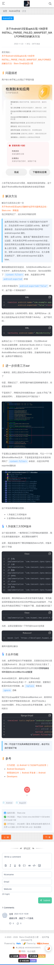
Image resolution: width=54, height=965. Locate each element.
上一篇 (6, 837)
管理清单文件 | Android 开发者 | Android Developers (26, 774)
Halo (18, 943)
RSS (23, 951)
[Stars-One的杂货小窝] (27, 3)
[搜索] (50, 3)
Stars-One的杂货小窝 (29, 937)
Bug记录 (22, 802)
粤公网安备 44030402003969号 (28, 947)
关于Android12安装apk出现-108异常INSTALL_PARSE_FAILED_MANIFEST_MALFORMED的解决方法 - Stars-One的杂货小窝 (26, 59)
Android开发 (14, 10)
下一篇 (47, 837)
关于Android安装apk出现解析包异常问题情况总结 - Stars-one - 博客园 (25, 208)
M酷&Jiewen (42, 943)
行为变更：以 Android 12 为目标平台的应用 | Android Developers (28, 767)
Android (9, 802)
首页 (5, 10)
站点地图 (31, 951)
